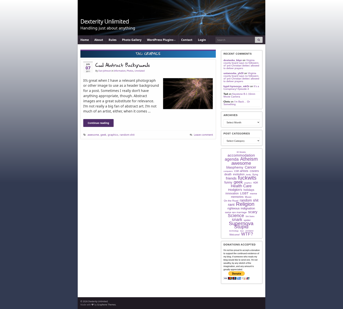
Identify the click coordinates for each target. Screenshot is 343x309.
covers (254, 171)
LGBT (244, 193)
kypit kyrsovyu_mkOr (236, 86)
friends (231, 178)
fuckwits (247, 177)
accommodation (241, 155)
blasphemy (234, 167)
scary (252, 211)
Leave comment (203, 134)
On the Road (231, 200)
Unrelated (140, 70)
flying (255, 174)
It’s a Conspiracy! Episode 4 (241, 87)
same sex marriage (236, 212)
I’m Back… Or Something (236, 103)
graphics (113, 134)
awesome (93, 134)
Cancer (250, 167)
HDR (255, 182)
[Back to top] (334, 301)
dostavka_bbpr (232, 60)
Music (248, 196)
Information (120, 70)
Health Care (241, 186)
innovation (232, 193)
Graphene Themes (106, 304)
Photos (130, 70)
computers (228, 171)
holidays (248, 189)
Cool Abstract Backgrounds (122, 65)
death (228, 174)
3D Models (241, 152)
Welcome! (234, 234)
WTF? (247, 234)
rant (231, 204)
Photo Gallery (131, 40)
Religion (245, 204)
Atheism (249, 159)
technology (234, 231)
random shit (127, 134)
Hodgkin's (235, 189)
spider (247, 220)
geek (103, 134)
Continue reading (98, 123)
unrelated (249, 231)
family (248, 175)
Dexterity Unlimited (104, 21)
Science (236, 215)
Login (202, 40)
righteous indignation (241, 208)
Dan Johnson (104, 70)
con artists (241, 171)
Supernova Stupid (241, 225)
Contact (186, 40)
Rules (112, 40)
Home (84, 40)
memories (237, 196)
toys (242, 231)
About (98, 40)
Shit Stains (250, 216)
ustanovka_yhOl (233, 73)
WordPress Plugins (160, 40)
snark (237, 219)
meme (253, 193)
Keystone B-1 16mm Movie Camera (239, 95)
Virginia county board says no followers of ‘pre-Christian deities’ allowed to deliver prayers (241, 64)
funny (228, 182)
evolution (239, 174)
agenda (232, 159)
